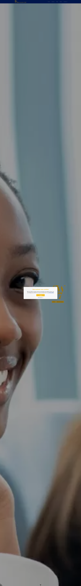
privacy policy (51, 292)
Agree (41, 295)
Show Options (40, 297)
